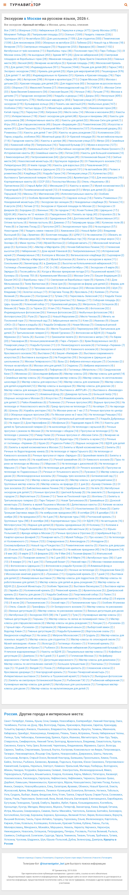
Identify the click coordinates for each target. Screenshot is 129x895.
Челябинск (10, 725)
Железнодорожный (91, 770)
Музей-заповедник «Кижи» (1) (22, 643)
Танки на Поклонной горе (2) (73, 496)
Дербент (9, 782)
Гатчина (112, 806)
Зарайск (55, 802)
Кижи (94, 806)
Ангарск (23, 757)
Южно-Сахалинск (94, 761)
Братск (55, 753)
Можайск (43, 827)
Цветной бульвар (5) (73, 492)
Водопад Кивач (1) (15, 631)
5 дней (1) (62, 655)
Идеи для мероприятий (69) (83, 71)
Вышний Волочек (14, 819)
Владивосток (58, 729)
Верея (90, 815)
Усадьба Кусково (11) (42, 345)
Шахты (97, 753)
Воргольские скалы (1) (99, 631)
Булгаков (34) (24, 247)
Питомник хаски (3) (45, 287)
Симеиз (45, 810)
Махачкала (109, 729)
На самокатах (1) (96, 234)
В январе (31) (18, 561)
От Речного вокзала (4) (90, 467)
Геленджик (23, 802)
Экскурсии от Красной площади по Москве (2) (68, 206)
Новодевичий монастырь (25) (21, 202)
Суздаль (15, 794)
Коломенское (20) (108, 132)
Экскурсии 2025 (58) (41, 614)
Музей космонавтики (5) (109, 185)
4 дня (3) (30, 549)
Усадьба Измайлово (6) (33, 529)
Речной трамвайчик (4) (67, 459)
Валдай (103, 806)
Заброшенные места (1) (67, 320)
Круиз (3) (43, 443)
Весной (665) (25, 63)
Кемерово (53, 733)
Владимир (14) (12, 292)
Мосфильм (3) (60, 422)
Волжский (46, 745)
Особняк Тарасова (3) (59, 586)
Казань (29, 721)
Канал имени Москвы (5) (34, 328)
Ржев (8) (9, 226)
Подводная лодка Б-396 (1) (87, 422)
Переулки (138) (35, 112)
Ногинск (101, 790)
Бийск (7, 761)
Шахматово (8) (19, 300)
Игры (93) (10, 124)
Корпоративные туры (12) (66, 520)
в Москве (32, 18)
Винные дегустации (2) (22, 610)
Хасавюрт (111, 774)
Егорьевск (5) (107, 214)
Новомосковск (13, 778)
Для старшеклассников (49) (34, 124)
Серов (7, 798)
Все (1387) (10, 30)
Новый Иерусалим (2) (65, 316)
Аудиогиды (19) (69, 439)
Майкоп (86, 774)
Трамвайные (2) (98, 500)
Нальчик (107, 753)
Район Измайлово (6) (33, 402)
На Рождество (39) (65, 357)
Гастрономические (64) (44, 157)
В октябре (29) (86, 512)
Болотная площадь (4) (59, 234)
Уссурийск (30, 770)
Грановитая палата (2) (64, 336)
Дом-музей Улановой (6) (56, 251)
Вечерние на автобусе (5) (50, 63)
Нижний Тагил (45, 741)
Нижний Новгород (104, 721)
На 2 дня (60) (57, 557)
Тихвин (81, 835)
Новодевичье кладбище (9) (91, 202)
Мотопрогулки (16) (15, 525)
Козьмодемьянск (88, 802)
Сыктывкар (11, 757)
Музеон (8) (82, 308)
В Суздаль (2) (91, 635)
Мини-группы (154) (31, 242)
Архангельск (74, 741)
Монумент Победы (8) (17, 34)
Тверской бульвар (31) (72, 144)
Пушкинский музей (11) (105, 271)
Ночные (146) (83, 91)
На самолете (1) (96, 492)
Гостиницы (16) (47, 418)
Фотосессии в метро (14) (93, 336)
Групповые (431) (14, 38)
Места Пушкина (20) (63, 328)
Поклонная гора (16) (86, 50)
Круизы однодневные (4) (70, 525)
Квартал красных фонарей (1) (21, 537)
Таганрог (9, 753)
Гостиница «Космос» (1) (71, 643)
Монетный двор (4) (53, 136)
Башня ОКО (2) (12, 279)
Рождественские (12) (17, 480)
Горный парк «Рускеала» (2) (22, 627)
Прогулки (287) (51, 226)
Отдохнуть (59, 858)
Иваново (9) (101, 320)
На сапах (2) (43, 635)
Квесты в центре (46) (53, 140)
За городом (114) (65, 210)
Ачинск (8, 786)
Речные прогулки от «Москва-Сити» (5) (79, 435)
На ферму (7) (24, 287)
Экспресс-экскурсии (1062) (20, 71)
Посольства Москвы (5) (66, 181)
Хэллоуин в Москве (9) (55, 255)
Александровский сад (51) (73, 87)
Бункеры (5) (11, 275)
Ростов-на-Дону (27, 725)
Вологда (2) (49, 643)
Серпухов (44, 778)
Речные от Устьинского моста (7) (62, 471)
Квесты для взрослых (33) (68, 165)
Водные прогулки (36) (107, 402)
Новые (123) (37, 541)
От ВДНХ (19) (91, 520)
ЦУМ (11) (79, 234)
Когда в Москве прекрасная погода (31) (65, 271)
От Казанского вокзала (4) (82, 349)
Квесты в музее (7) (81, 185)
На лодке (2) (16, 422)
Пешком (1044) (70, 67)
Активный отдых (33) (71, 287)
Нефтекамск (75, 778)
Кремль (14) (102, 279)
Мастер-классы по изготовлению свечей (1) (30, 663)
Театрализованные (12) (86, 251)
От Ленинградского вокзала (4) (75, 345)
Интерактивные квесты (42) (42, 120)
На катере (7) (100, 406)
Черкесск (89, 778)
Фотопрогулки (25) (15, 316)
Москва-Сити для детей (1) (105, 120)
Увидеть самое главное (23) (42, 230)
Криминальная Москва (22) (56, 275)
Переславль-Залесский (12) (86, 296)
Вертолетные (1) (29, 496)
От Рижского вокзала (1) (23, 394)
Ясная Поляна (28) (87, 210)
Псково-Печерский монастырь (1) (88, 672)
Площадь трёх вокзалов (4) (73, 475)
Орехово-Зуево (105, 778)
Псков (113, 757)
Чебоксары (27, 737)
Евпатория (60, 786)
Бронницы (61, 815)
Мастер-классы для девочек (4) (95, 386)
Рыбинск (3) (51, 647)
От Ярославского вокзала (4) (48, 349)
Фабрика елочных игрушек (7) (87, 361)
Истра (7, 810)
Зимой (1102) (104, 46)
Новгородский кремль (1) (51, 672)
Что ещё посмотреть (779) (19, 99)
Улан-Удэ (104, 737)
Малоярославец (13, 827)
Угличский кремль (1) (100, 643)
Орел (36, 745)
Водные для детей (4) (40, 525)
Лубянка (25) (84, 42)
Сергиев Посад (101, 782)
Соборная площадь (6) (106, 300)
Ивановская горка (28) (102, 108)
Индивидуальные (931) (45, 67)
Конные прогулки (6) (46, 492)
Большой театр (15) (104, 394)
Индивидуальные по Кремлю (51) (53, 75)
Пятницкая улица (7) (79, 173)
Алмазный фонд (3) (51, 394)
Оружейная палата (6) (95, 455)
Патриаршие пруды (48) (86, 222)
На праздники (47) (30, 516)
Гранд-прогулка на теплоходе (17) (71, 406)
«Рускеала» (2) (115, 623)
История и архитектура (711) (61, 79)
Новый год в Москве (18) (108, 42)
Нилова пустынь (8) (40, 222)
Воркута (117, 815)
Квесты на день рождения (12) (77, 132)
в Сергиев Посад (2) (28, 226)
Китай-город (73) (14, 112)
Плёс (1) (69, 508)
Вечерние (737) (13, 46)
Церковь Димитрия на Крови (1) (23, 647)
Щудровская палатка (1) (67, 598)
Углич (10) (54, 308)
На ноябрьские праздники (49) (58, 512)
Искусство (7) (53, 398)
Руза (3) (32, 316)
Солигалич (37, 835)
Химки (104, 757)
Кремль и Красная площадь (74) (94, 75)
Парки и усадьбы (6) (29, 324)
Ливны (96, 823)
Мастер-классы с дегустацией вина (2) (92, 480)
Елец (50, 786)
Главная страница (25, 858)
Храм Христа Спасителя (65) (95, 59)
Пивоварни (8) (19, 341)
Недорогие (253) (67, 46)
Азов (52, 798)
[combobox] (126, 3)
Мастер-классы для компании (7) (83, 381)
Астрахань (84, 733)
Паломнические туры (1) (85, 602)
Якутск (56, 749)
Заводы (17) (84, 300)
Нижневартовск (24, 753)
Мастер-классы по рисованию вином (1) (62, 610)
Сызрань (24, 766)
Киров (73, 802)
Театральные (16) (46, 144)
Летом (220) (72, 153)
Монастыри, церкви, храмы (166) (67, 108)
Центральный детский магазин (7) (78, 418)
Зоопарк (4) (10, 242)
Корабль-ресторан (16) (37, 410)
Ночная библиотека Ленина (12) (85, 247)
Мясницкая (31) (59, 185)
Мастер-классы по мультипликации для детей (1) (60, 688)
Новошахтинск (82, 782)
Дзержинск (85, 753)
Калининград (42, 737)
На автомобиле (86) (95, 169)
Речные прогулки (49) (79, 402)
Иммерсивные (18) (28, 255)
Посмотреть (48, 858)
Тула (17, 737)
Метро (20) (103, 140)
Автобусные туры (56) (100, 557)
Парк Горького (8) (30, 467)
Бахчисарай (81, 798)
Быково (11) (42, 336)
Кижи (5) (105, 508)
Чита (29, 745)
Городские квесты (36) (25, 140)
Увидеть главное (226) (97, 34)
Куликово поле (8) (112, 222)
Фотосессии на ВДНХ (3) (90, 332)
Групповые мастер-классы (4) (21, 484)
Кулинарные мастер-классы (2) (101, 614)
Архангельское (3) (94, 590)
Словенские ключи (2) (100, 668)
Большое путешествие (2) (73, 663)
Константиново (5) (87, 508)
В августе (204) (13, 206)
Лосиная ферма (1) (84, 553)
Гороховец (70, 819)
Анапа (34, 794)
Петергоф (69, 806)
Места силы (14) (73, 112)
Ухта (6, 794)
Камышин (21, 782)
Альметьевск (43, 774)
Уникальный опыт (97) (41, 148)
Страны (38, 858)
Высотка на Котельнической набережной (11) (89, 263)
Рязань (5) (68, 308)
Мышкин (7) (27, 296)
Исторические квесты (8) (19, 153)
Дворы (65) (92, 95)
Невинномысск (37, 782)
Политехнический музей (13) (40, 189)
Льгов (105, 823)
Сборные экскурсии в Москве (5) (23, 398)
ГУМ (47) (96, 87)
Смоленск (10, 745)
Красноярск (73, 725)
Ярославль (73, 729)
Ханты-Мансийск (61, 810)
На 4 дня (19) (50, 516)
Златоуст (48, 766)
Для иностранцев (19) (109, 177)
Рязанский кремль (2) (68, 590)
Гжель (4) (27, 336)
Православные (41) (106, 218)
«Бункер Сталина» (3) (103, 484)
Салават (56, 770)
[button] (126, 5)
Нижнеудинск (12, 831)
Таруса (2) (44, 316)
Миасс (107, 770)
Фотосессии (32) (99, 308)
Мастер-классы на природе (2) (59, 484)
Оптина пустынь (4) (15, 222)
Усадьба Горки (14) (54, 173)
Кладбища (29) (32, 173)
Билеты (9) (113, 447)
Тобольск (112, 790)
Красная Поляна (71, 823)
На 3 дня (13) (35, 561)
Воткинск (89, 790)
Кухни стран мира (73, 858)
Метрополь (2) (91, 304)
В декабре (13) (105, 512)
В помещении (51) (70, 189)
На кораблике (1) (42, 459)
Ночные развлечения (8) (44, 341)
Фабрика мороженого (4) (98, 365)
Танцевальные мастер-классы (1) (87, 651)
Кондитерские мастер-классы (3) (61, 377)
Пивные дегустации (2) (41, 631)
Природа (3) (12, 259)
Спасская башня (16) (61, 91)
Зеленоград (84, 839)
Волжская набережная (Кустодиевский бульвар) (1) (91, 647)
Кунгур (22, 806)
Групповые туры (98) (16, 520)
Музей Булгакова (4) (63, 259)
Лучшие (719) (101, 91)
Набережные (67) (49, 30)
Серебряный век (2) (77, 488)
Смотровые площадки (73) (39, 46)
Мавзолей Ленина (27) (43, 87)
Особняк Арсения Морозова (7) (46, 198)
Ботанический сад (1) (103, 475)
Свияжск (9, 835)
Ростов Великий (97, 831)
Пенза (94, 733)
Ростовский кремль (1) (101, 516)
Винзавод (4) (50, 390)
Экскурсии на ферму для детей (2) (88, 283)
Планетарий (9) (13, 189)
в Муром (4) (37, 508)
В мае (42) (11, 553)
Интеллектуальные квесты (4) (79, 193)
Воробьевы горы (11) (36, 279)
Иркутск (86, 729)
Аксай (59, 798)
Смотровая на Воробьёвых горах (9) (72, 279)
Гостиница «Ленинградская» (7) (22, 267)
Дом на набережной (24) (88, 54)
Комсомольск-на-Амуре (88, 749)
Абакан (8, 770)
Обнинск (84, 786)
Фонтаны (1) (99, 496)
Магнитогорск (89, 737)
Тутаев (113, 835)
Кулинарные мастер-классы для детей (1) (28, 684)
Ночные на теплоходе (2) (83, 569)
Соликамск (115, 794)
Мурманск (90, 745)
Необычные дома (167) (101, 104)
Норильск (36, 766)
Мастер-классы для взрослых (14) (42, 381)
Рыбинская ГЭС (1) (78, 680)
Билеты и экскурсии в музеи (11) (96, 259)
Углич (62, 794)
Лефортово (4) (57, 369)
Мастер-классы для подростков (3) (77, 578)
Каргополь (111, 819)
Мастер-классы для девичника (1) (99, 659)
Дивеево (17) (62, 222)
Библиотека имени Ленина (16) (45, 488)
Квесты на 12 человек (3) (33, 214)
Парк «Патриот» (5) (71, 341)
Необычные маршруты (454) (54, 99)
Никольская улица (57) (81, 140)
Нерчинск (90, 827)
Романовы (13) (13, 132)
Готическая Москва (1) (83, 655)
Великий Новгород (58, 757)
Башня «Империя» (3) (69, 353)
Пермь (61, 725)
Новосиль (27, 831)
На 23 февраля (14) (112, 549)
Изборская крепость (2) (71, 668)
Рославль (81, 831)
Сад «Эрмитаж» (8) (33, 234)
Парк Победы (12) (110, 50)
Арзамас (72, 786)
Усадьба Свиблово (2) (59, 594)
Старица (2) (60, 569)
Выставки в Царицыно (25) (44, 169)
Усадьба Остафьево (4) (56, 324)
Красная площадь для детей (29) (39, 83)
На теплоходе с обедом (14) (62, 430)
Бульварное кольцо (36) (39, 104)
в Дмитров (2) (52, 263)
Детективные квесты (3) (86, 504)
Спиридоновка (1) (57, 541)
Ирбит (64, 802)
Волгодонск (111, 766)
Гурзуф (35, 802)
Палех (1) (109, 594)
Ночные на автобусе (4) (18, 365)
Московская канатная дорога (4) (24, 574)
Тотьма (90, 835)
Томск (73, 733)
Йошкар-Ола (42, 753)
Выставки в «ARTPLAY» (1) (75, 390)
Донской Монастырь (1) (31, 586)
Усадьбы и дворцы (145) (68, 95)
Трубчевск (102, 835)
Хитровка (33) (54, 112)
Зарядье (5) (10, 271)
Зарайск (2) (15, 590)
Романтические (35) (94, 124)
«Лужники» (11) (54, 574)
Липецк (8, 737)
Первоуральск (12, 774)
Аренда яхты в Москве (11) (20, 418)
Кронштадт (10, 806)
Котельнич (55, 823)
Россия (10, 714)
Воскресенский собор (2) (97, 598)
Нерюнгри (103, 827)
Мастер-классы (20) (75, 373)
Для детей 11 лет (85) (18, 75)
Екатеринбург (84, 721)
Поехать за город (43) (84, 214)
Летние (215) (31, 206)
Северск (18, 786)
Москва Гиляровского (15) (40, 361)
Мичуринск (30, 827)
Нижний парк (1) (80, 561)
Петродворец (55, 831)
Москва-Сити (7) (83, 275)
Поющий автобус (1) (17, 349)
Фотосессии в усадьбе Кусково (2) (65, 565)
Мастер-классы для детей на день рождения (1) (67, 582)
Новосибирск (67, 721)
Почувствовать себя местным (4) (68, 529)
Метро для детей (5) (94, 189)
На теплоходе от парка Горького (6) (71, 451)
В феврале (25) (44, 553)
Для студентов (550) (89, 38)
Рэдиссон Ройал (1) (62, 443)
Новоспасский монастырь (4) (35, 161)
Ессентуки (77, 790)
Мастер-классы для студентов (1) (49, 639)
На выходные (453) (39, 54)
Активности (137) (79, 128)
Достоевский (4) (83, 218)
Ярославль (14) (84, 292)
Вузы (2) (63, 361)
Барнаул (20, 729)
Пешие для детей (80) (94, 67)
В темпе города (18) (39, 165)
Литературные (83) (15, 165)
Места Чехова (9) (90, 316)
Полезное (87, 858)
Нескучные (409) (111, 95)
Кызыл (115, 782)
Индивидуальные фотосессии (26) (24, 312)
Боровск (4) (41, 218)
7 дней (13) (102, 574)
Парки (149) (115, 67)
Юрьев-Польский (56, 839)
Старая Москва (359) (92, 79)
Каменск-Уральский (66, 766)
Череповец (59, 745)
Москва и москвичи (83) (99, 112)
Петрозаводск (111, 749)
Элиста (113, 786)
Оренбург (23, 733)
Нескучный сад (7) (39, 320)
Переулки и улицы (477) (76, 30)
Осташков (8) (109, 304)
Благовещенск (97, 798)
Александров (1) (79, 541)
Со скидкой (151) (72, 169)
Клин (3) (87, 320)
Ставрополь (11, 741)
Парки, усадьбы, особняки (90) (22, 136)
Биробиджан (114, 798)
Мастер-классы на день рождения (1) (68, 623)
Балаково (41, 761)
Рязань (64, 733)
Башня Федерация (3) (108, 275)
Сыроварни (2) (115, 255)
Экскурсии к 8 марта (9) (104, 267)
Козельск (27, 823)
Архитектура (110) (84, 177)
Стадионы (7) (74, 365)
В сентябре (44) (40, 520)
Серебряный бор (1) (108, 533)
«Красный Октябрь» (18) (74, 267)
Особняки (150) (13, 108)
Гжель (29, 819)
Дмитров (97, 839)
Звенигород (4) (33, 263)
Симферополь (27, 741)
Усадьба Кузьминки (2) (70, 631)
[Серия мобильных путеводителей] (25, 4)
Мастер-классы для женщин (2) (22, 390)
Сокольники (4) (13, 263)
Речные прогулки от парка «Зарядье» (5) (57, 455)
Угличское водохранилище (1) (21, 651)
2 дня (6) (84, 484)
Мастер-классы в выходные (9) (56, 386)
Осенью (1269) (73, 34)
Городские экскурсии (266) (36, 95)
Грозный (46, 749)
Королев (77, 761)
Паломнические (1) (37, 602)
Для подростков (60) (72, 83)
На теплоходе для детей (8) (59, 467)
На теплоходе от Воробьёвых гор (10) (64, 238)
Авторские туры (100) (72, 516)
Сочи (45, 721)
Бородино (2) (27, 210)
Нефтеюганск (59, 778)
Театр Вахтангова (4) (37, 283)
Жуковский (11, 790)
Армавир (53, 761)
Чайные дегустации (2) (17, 619)
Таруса (59, 835)
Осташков (40, 831)
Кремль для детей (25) (51, 71)
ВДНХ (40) (10, 214)
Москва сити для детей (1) (49, 365)
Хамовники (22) (70, 230)
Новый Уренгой (99, 786)
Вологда (111, 745)
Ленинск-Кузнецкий (58, 790)
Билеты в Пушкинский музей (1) (60, 676)
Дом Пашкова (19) (29, 128)
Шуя (42, 839)
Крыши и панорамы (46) (93, 116)
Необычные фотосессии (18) (95, 312)
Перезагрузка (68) (87, 328)
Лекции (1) (99, 623)
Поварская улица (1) (16, 345)
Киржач (8, 823)
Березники (44, 770)
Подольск (65, 761)
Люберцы (97, 766)
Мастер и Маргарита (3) (35, 259)
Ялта (54, 794)
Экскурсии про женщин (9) (57, 202)
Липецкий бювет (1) (57, 561)
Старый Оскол (38, 757)
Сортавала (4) (48, 627)
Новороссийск (69, 753)
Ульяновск (43, 729)
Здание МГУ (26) (62, 54)
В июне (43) (16, 549)
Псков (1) (49, 668)
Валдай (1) (36, 668)
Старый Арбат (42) (37, 185)
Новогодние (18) (13, 230)
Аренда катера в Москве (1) (37, 533)
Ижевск (31, 729)
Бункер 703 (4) (29, 275)
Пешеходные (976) (112, 71)
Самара (54, 721)
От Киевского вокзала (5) (98, 459)
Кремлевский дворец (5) (66, 304)
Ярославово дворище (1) (19, 672)
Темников (70, 835)
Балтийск (102, 810)
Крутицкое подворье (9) (68, 161)
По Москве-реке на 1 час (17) (70, 410)
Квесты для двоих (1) (31, 594)
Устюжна (9, 839)
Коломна (67, 774)
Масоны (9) (29, 193)
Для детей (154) (20, 67)
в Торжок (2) (38, 308)
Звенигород (83, 806)
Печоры (69, 831)
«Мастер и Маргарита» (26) (49, 247)
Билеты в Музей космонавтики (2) (84, 447)
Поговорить (107, 858)
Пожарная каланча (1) (35, 557)
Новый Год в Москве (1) (51, 549)
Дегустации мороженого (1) (60, 659)
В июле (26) (17, 602)
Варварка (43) (87, 46)
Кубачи (86, 823)
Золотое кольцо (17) (35, 292)
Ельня (81, 819)
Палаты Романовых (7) (107, 198)
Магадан (33, 806)
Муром (68, 782)
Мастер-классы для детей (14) (107, 373)
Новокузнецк (38, 733)
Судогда (49, 835)
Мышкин (17, 810)
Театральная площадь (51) (47, 34)
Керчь (77, 774)
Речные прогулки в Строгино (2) (75, 533)
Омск (119, 721)
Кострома (67, 749)
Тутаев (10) (61, 296)
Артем (22, 790)
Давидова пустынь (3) (78, 394)
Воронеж (86, 725)
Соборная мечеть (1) (79, 242)
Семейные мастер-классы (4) (23, 377)
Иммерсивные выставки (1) (38, 578)
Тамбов (19, 749)
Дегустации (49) (69, 157)
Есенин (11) (47, 496)
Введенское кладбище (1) (19, 635)
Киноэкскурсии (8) (15, 148)
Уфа (40, 725)
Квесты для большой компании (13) (102, 153)
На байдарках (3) (42, 569)
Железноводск (95, 819)
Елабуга (45, 802)
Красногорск (55, 782)
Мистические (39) (49, 193)
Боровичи (36, 815)
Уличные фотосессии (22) (62, 312)
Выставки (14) (46, 353)
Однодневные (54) (60, 218)
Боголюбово (11, 815)
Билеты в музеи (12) (92, 439)
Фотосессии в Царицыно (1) (27, 565)
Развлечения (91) (97, 165)
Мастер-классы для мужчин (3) (50, 480)
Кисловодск (30, 778)
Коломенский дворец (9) (106, 128)
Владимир (89, 741)
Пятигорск (99, 774)
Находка (18, 770)
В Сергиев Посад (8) (61, 292)
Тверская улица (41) (84, 99)
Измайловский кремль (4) (79, 398)
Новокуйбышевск (35, 786)
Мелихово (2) (23, 373)
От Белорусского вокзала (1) (68, 606)
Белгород (60, 741)
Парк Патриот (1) (49, 500)
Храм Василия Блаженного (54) (29, 91)
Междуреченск (36, 790)
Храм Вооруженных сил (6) (100, 341)
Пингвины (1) (99, 663)
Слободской (23, 835)
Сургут (101, 745)
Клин (17, 823)
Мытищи (84, 766)
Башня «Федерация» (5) (67, 124)
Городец (58, 819)
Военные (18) (45, 210)
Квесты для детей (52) (75, 120)
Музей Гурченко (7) (62, 332)
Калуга (21, 745)
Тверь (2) (23, 308)
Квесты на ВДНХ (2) (53, 651)
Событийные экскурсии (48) (73, 148)
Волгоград (50, 725)
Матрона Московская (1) (67, 635)
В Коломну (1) (95, 525)
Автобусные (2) (18, 614)
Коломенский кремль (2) (39, 590)
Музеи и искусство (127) (101, 144)
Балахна (91, 810)
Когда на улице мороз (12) (103, 238)
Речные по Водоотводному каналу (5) (26, 451)
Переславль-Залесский (34, 798)
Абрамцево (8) (38, 300)
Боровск (49, 815)
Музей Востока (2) (54, 242)
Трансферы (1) (40, 606)
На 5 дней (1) (47, 655)
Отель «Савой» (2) (19, 606)
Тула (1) (76, 614)
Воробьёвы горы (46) (59, 50)
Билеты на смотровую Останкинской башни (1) (37, 680)
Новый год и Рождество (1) (47, 545)
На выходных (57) (105, 226)
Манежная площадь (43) (63, 59)
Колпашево (41, 823)
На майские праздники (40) (83, 549)
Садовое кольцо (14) (79, 198)
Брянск (56, 737)
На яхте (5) (97, 488)
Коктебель (106, 802)
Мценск (57, 806)
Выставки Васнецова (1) (88, 586)
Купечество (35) (102, 173)
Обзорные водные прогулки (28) (30, 414)
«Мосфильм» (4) (18, 508)
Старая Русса (100, 794)
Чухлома (21, 839)
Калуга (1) (87, 676)
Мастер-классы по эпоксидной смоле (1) (95, 639)
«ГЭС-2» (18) (50, 267)
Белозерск (115, 810)
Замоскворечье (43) (17, 157)
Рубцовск (28, 774)
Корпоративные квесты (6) (20, 181)
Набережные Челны (112, 733)
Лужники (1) (91, 471)
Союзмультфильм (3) (16, 545)
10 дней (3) (21, 668)
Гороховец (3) (54, 508)
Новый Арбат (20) (91, 230)
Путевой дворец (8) (15, 369)
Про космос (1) (98, 537)
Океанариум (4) (38, 369)
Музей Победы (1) (76, 537)
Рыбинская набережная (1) (107, 680)
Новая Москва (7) (82, 324)
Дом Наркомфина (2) (37, 422)
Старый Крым (83, 794)
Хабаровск (10, 733)
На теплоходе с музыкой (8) (88, 426)
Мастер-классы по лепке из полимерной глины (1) (78, 619)
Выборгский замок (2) (100, 627)
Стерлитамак (32, 749)
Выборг (25, 794)
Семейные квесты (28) (49, 153)
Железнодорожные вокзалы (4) (36, 475)
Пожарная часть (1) (52, 537)
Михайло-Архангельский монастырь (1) (27, 598)
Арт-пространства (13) (62, 300)
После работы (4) (30, 271)
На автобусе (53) (35, 38)
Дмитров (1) (30, 655)
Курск (64, 737)
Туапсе (70, 794)
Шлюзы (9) (15, 410)
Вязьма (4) (10, 308)
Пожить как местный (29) (71, 104)
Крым (38, 721)
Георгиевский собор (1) (88, 594)
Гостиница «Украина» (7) (110, 345)
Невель (68, 827)
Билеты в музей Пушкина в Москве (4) (46, 504)
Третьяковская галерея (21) (33, 332)
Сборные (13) (20, 87)
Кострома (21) (44, 296)
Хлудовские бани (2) (112, 569)
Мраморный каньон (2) (71, 627)
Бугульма (9, 802)
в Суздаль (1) (98, 529)
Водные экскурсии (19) (89, 443)
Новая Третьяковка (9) (74, 500)
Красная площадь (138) (80, 63)
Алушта (68, 798)
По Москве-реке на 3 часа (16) (69, 414)
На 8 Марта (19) (76, 557)
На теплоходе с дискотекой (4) (79, 463)
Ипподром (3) (99, 541)
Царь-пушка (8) (13, 304)
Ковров (56, 774)
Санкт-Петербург (14, 721)
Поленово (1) (56, 402)
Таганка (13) (116, 202)
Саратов (98, 725)
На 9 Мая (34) (62, 553)
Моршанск (56, 827)
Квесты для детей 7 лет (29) (40, 132)
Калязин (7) (101, 292)
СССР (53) (44, 181)
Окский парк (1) (60, 602)
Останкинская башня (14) (95, 157)
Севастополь (103, 741)
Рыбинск (28, 761)
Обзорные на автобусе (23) (59, 42)
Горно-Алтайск (43, 819)
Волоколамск (103, 815)
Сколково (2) (115, 361)
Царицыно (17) (109, 210)
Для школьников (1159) (61, 38)
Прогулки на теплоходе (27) (96, 430)
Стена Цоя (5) (58, 283)
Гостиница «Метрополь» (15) (85, 369)
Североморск (32, 810)
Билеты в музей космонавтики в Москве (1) (35, 447)
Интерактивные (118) (24, 116)
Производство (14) (15, 169)
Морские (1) (52, 463)
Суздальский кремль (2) (80, 574)
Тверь (114, 737)
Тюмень (96, 729)
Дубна (72, 839)
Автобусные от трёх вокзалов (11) (24, 50)
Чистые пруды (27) (35, 108)
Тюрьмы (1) (40, 619)
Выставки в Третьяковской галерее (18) (27, 177)
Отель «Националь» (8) (95, 181)
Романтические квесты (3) (81, 545)
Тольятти (9, 729)
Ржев (16, 798)
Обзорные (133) (27, 30)
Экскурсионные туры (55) (77, 226)
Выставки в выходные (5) (37, 357)
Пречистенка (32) (14, 185)
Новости (96, 858)
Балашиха (76, 757)
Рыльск (112, 831)
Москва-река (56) (29, 238)
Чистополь (78, 810)
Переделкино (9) (60, 214)
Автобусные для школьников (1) (74, 684)
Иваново (74, 737)
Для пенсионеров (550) (27, 42)
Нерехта (79, 827)
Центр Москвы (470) (104, 30)
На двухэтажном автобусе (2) (40, 439)
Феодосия (45, 794)
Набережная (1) (30, 251)
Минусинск (45, 806)
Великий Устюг (77, 815)
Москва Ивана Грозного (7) (107, 148)
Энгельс (17, 761)
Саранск (9, 749)
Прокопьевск (92, 757)
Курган (116, 741)
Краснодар (110, 725)
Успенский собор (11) (36, 304)
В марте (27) (26, 553)
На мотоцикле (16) (111, 520)
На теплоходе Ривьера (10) (105, 414)
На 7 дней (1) (62, 614)
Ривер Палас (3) (44, 435)
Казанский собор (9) (22, 144)
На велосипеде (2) (59, 426)
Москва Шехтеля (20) (97, 287)
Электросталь (70, 770)
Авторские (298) (32, 79)
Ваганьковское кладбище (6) (88, 255)
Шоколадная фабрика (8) (47, 373)
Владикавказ (75, 745)
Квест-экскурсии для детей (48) (58, 116)
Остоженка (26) (62, 177)
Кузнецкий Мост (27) (54, 128)
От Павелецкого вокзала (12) (102, 161)
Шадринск (33, 839)
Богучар (25, 815)
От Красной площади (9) (81, 136)
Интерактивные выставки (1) (21, 676)
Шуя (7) (116, 287)
